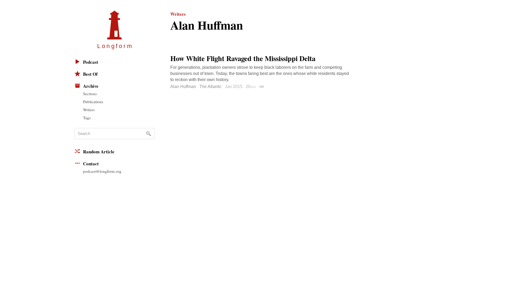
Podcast (90, 62)
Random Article (98, 151)
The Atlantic (210, 86)
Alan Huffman (183, 86)
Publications (93, 101)
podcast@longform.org (102, 171)
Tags (87, 117)
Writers (89, 109)
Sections (90, 93)
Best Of (90, 74)
